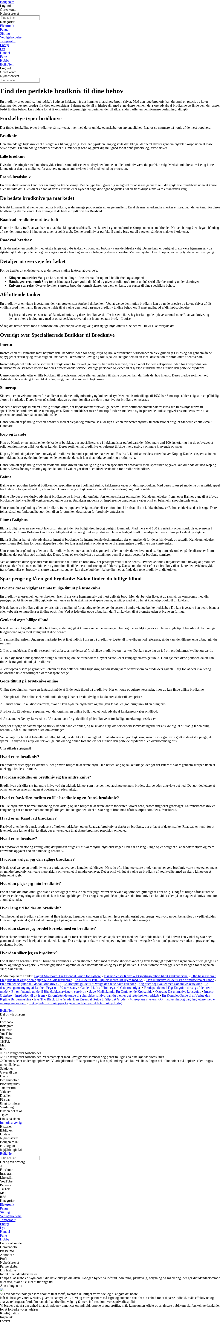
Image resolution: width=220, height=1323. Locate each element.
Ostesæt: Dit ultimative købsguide (178, 991)
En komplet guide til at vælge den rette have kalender (100, 984)
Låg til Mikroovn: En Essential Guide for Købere (67, 976)
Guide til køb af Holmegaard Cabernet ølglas (110, 988)
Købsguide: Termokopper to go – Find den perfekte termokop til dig (75, 1003)
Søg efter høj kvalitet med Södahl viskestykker (170, 984)
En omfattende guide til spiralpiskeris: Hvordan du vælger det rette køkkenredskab (103, 995)
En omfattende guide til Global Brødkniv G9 (30, 984)
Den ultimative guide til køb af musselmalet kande (180, 980)
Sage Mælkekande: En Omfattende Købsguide (120, 991)
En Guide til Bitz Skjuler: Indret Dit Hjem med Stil (109, 980)
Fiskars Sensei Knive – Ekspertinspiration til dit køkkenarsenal (146, 976)
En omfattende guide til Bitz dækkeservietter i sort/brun (48, 991)
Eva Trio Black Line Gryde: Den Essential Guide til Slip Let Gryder (80, 999)
